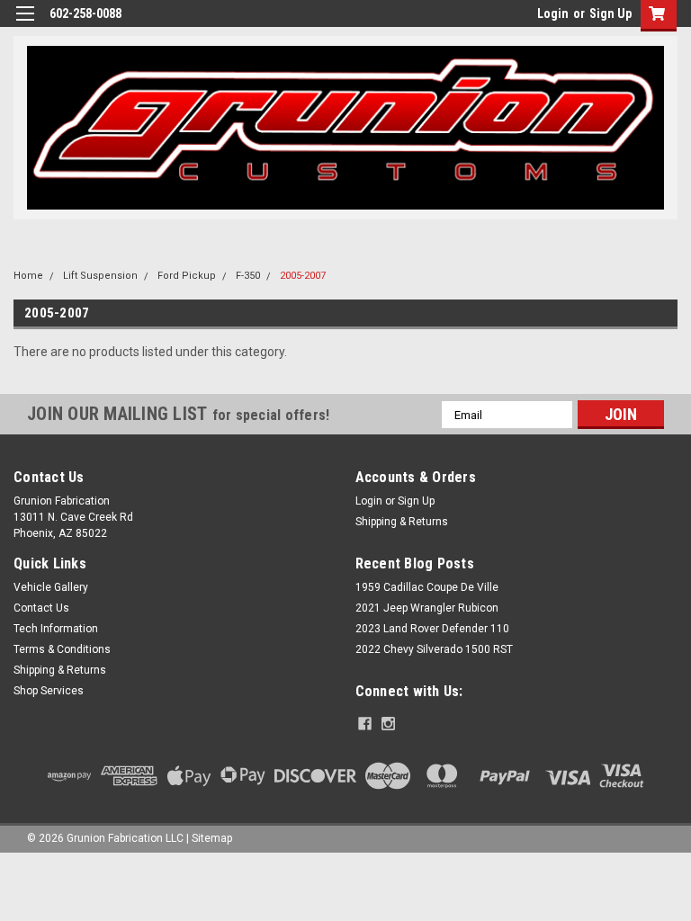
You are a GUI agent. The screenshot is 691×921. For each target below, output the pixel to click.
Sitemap (212, 838)
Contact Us (41, 608)
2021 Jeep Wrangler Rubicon (426, 608)
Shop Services (48, 690)
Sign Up (610, 13)
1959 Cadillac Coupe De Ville (426, 587)
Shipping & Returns (401, 521)
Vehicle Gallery (50, 587)
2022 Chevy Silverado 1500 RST (434, 649)
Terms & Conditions (62, 649)
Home (28, 276)
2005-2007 (303, 276)
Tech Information (55, 628)
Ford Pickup (186, 276)
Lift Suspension (100, 276)
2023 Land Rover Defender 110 (432, 628)
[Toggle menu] (24, 24)
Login (553, 13)
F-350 (248, 276)
